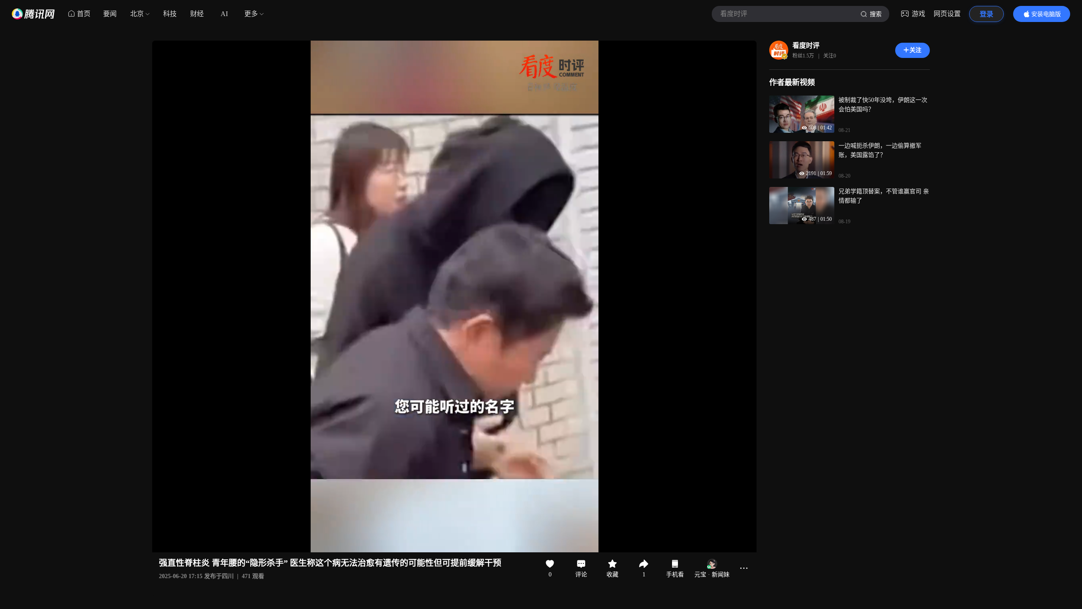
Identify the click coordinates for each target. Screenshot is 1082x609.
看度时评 (806, 45)
